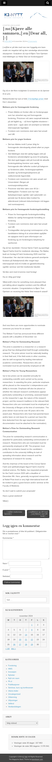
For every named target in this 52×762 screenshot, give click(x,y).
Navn (5, 563)
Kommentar (8, 538)
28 (26, 644)
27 (20, 644)
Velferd (11, 703)
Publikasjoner (13, 684)
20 (20, 639)
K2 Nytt (24, 757)
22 (32, 639)
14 (26, 635)
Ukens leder (15, 25)
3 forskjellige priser (35, 99)
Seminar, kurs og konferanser (20, 688)
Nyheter (6, 25)
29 (32, 644)
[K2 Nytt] (26, 13)
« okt (7, 649)
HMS (10, 669)
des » (13, 649)
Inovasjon (12, 672)
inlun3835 (8, 41)
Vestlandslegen (14, 707)
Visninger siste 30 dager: (24, 743)
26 (14, 644)
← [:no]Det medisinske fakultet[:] (13, 513)
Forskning (12, 665)
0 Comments (32, 41)
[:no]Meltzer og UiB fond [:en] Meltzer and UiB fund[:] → (38, 514)
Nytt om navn (13, 678)
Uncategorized (14, 694)
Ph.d (10, 681)
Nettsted (6, 576)
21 (26, 639)
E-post (6, 570)
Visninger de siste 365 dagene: (27, 746)
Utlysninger (13, 700)
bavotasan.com (37, 759)
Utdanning (12, 697)
